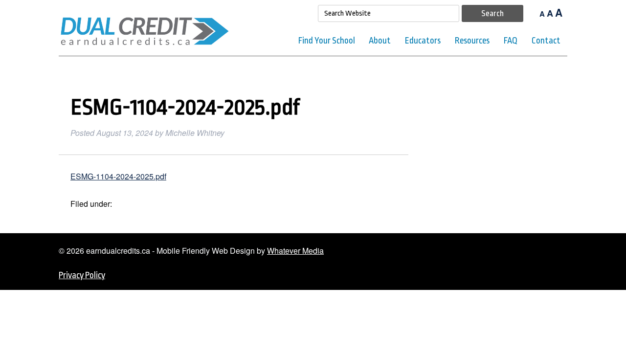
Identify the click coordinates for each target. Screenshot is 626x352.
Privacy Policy (82, 275)
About (380, 40)
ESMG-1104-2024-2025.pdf (118, 176)
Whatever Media (295, 250)
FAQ (510, 40)
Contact (546, 40)
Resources (472, 40)
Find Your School (326, 40)
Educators (423, 40)
